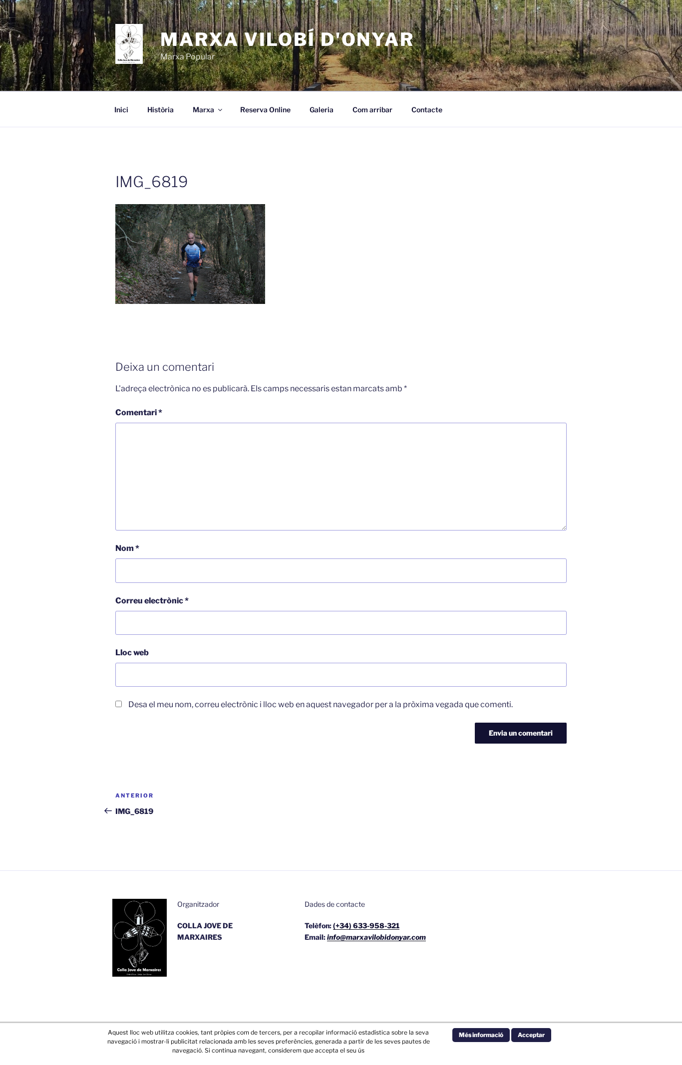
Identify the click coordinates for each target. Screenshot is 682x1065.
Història (160, 109)
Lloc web (132, 652)
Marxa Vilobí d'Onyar (287, 39)
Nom (127, 548)
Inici (121, 109)
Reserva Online (265, 109)
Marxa (203, 109)
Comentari (138, 412)
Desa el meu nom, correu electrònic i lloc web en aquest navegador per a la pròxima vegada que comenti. (320, 704)
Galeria (322, 109)
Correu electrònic (152, 600)
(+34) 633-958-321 (366, 925)
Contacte (426, 109)
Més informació (481, 1035)
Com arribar (372, 109)
